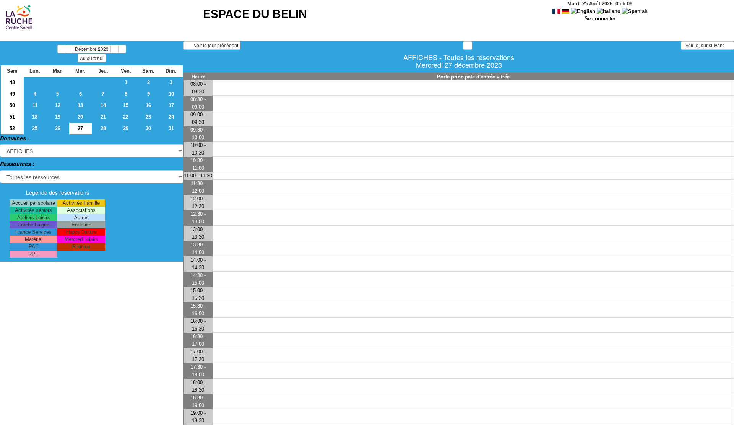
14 (103, 105)
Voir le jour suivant (705, 45)
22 (125, 117)
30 (148, 128)
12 (57, 105)
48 (12, 82)
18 (34, 117)
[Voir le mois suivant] (114, 49)
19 (57, 117)
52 (12, 128)
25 (34, 128)
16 (148, 105)
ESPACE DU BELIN (255, 14)
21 (103, 117)
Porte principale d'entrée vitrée (473, 77)
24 (171, 117)
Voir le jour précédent (214, 45)
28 (103, 128)
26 (57, 128)
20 (80, 117)
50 (12, 105)
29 (125, 128)
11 (34, 105)
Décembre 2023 (92, 49)
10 (171, 94)
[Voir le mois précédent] (69, 49)
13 (80, 105)
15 (125, 105)
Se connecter (600, 18)
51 (12, 117)
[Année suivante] (122, 49)
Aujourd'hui (92, 58)
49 (12, 94)
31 (171, 128)
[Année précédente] (61, 49)
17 (171, 105)
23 (148, 117)
